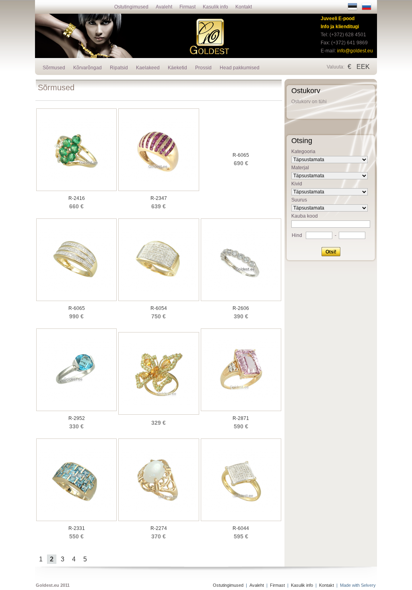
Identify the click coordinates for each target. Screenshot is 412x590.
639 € (158, 206)
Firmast (187, 7)
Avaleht (164, 7)
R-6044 (241, 528)
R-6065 (241, 155)
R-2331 (76, 528)
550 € (76, 536)
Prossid (203, 68)
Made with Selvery (358, 585)
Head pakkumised (240, 68)
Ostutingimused (131, 7)
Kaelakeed (148, 68)
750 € (158, 316)
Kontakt (243, 7)
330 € (76, 426)
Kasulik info (215, 7)
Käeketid (177, 68)
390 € (241, 316)
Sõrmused (54, 68)
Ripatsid (119, 68)
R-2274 (158, 528)
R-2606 (241, 308)
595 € (241, 536)
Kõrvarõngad (87, 68)
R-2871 (241, 418)
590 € (241, 426)
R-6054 (158, 308)
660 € (76, 206)
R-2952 (76, 418)
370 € (158, 536)
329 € (158, 423)
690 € (241, 163)
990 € (76, 316)
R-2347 (158, 198)
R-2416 (76, 198)
